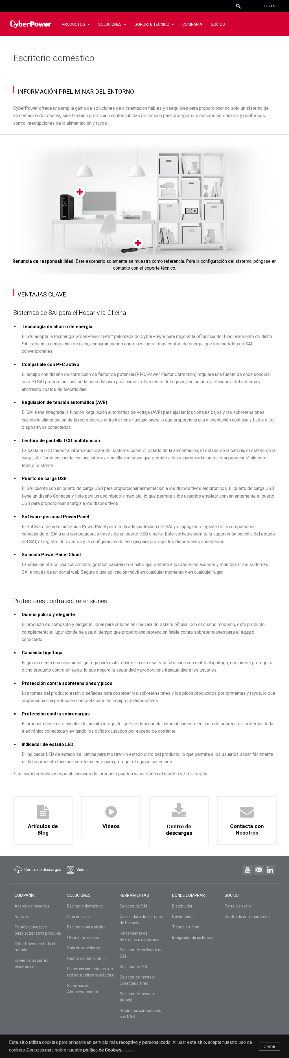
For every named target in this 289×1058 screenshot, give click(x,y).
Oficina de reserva (83, 937)
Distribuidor (182, 906)
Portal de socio (238, 906)
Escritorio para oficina (86, 927)
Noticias (22, 916)
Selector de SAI (133, 906)
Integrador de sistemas (192, 937)
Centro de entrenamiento (247, 916)
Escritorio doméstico (85, 906)
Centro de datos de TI (86, 958)
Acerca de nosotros (32, 906)
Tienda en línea (185, 927)
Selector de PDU (134, 966)
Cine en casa (78, 916)
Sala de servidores (83, 948)
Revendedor (183, 916)
